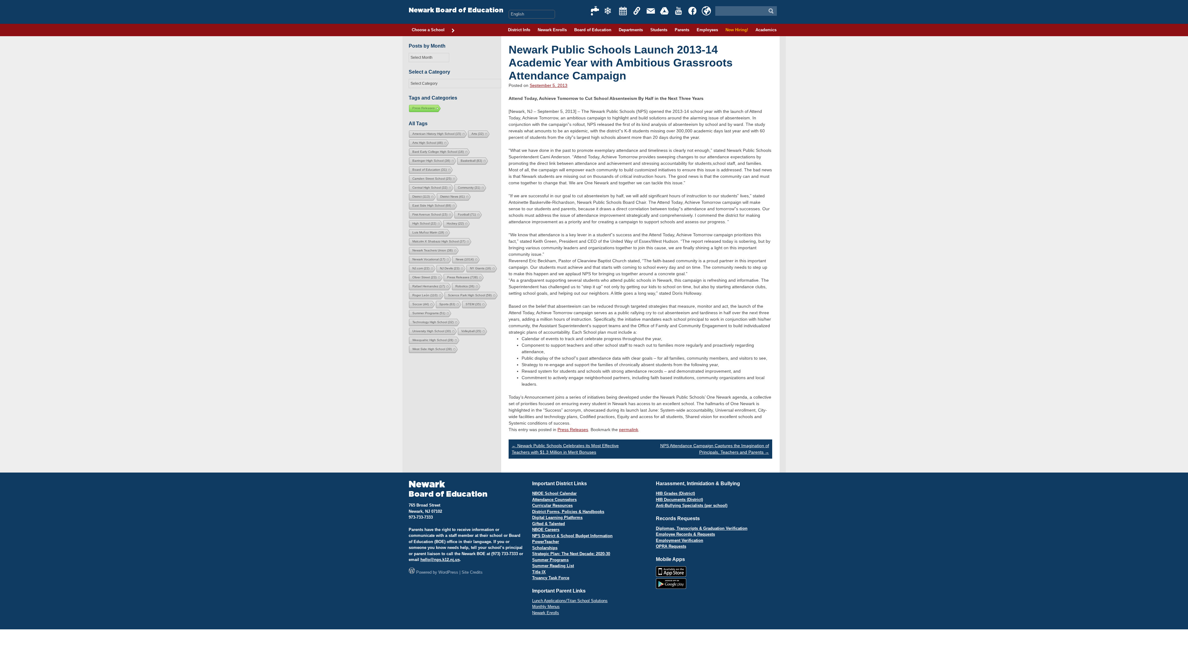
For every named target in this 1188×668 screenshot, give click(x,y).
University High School (431, 331)
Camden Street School (431, 178)
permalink (628, 429)
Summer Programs (428, 313)
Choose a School (428, 30)
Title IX (539, 572)
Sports (447, 304)
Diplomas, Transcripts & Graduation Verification (701, 528)
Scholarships (544, 548)
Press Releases (572, 429)
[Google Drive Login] (665, 10)
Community (469, 187)
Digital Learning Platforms (557, 517)
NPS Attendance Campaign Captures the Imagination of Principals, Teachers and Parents (714, 449)
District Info (519, 30)
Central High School (429, 187)
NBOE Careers (545, 529)
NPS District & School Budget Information (572, 535)
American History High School (436, 133)
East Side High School (431, 205)
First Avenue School (429, 214)
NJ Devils (449, 268)
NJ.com (420, 268)
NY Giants (480, 268)
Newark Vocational (428, 259)
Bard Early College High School (438, 151)
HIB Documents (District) (679, 499)
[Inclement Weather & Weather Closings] (609, 10)
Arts (477, 133)
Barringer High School (431, 160)
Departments (631, 30)
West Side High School (432, 349)
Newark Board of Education (456, 10)
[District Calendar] (623, 10)
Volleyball (471, 331)
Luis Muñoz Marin (428, 232)
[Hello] (706, 10)
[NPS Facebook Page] (693, 10)
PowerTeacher (545, 541)
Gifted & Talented (548, 523)
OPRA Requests (671, 546)
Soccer (420, 304)
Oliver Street (424, 277)
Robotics (464, 286)
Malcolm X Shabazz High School (438, 241)
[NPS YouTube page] (679, 10)
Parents (682, 30)
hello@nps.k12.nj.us (440, 559)
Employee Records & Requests (685, 534)
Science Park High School (470, 295)
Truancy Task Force (550, 578)
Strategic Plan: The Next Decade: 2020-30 (571, 553)
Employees (707, 30)
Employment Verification (679, 540)
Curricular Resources (552, 505)
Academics (766, 30)
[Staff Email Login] (651, 10)
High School (424, 223)
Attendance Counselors (554, 499)
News (465, 259)
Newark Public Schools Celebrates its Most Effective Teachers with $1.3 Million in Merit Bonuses (565, 449)
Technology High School (433, 322)
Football (467, 214)
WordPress (448, 572)
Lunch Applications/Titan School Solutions (570, 600)
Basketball (471, 160)
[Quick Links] (637, 10)
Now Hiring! (736, 30)
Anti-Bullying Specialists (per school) (691, 505)
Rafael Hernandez (428, 286)
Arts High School (427, 142)
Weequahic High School (432, 340)
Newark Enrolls (552, 30)
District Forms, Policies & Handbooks (568, 511)
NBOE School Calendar (554, 493)
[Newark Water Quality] (595, 10)
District (421, 196)
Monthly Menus (546, 606)
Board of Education (592, 30)
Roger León (424, 295)
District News (452, 196)
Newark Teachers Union (432, 250)
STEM (473, 304)
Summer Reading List (553, 565)
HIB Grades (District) (675, 493)
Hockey (455, 223)
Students (658, 30)
